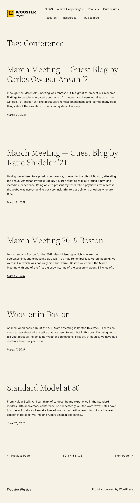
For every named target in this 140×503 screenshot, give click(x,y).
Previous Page (18, 455)
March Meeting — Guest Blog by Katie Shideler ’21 (62, 157)
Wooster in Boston (38, 314)
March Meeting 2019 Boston (55, 240)
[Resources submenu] (78, 18)
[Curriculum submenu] (119, 9)
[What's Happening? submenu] (83, 9)
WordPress (126, 489)
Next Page (124, 455)
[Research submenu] (58, 18)
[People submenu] (98, 9)
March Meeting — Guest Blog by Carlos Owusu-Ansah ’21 (62, 74)
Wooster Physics (19, 489)
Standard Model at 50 (43, 388)
